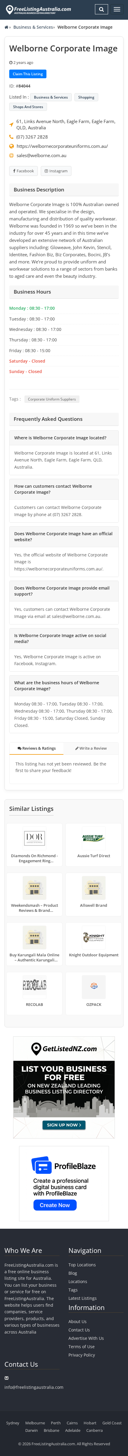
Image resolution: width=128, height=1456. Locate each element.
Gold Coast (112, 1423)
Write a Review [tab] (93, 748)
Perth (56, 1423)
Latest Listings (82, 1298)
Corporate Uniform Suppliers (52, 399)
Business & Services (33, 27)
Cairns (72, 1423)
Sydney (12, 1423)
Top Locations (82, 1265)
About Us (77, 1321)
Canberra (94, 1430)
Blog (72, 1273)
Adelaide (72, 1430)
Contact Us (79, 1330)
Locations (77, 1281)
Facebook (25, 171)
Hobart (90, 1423)
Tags (73, 1290)
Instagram (58, 171)
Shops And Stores (28, 106)
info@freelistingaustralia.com (33, 1387)
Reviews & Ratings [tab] (38, 748)
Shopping (86, 97)
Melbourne (35, 1423)
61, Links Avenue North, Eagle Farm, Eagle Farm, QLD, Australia (65, 124)
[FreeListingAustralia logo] (37, 10)
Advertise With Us (86, 1338)
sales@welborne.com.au (41, 155)
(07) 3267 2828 (32, 137)
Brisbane (51, 1430)
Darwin (31, 1430)
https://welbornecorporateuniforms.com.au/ (62, 146)
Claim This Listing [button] (28, 73)
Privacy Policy (81, 1355)
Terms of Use (81, 1346)
